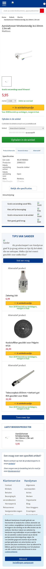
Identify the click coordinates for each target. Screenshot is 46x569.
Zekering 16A (12, 295)
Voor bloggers (32, 507)
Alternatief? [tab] (36, 150)
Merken (29, 496)
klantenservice (14, 471)
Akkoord (23, 558)
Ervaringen (30, 511)
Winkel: (4, 128)
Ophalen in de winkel (23, 139)
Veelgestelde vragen (13, 511)
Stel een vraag (23, 260)
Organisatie (31, 500)
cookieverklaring (11, 552)
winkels (11, 463)
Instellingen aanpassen (23, 562)
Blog (28, 503)
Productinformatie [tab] (9, 150)
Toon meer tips (23, 417)
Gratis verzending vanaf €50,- (19, 204)
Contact (8, 485)
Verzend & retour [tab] (23, 150)
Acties (28, 492)
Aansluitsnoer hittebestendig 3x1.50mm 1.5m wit (24, 436)
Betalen (8, 492)
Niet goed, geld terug (16, 220)
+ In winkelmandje (23, 107)
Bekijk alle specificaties (21, 188)
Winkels (8, 489)
